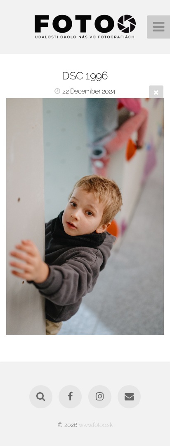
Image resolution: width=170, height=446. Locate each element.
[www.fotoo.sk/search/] (40, 396)
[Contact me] (129, 396)
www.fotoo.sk (96, 424)
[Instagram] (99, 396)
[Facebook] (70, 396)
